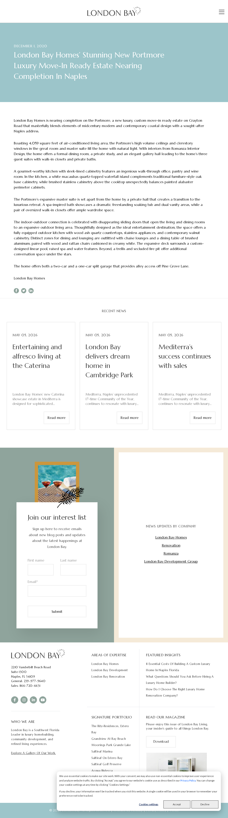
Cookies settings (148, 804)
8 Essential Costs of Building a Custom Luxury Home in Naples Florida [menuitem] (178, 667)
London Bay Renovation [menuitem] (108, 677)
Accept (177, 804)
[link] (38, 653)
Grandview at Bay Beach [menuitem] (109, 739)
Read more (56, 418)
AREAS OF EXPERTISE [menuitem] (109, 655)
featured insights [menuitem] (163, 655)
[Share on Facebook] (16, 290)
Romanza (171, 553)
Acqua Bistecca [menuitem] (102, 771)
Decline (205, 804)
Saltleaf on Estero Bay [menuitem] (107, 758)
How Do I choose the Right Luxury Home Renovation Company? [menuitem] (175, 692)
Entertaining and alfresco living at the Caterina (37, 356)
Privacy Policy (188, 780)
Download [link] (161, 741)
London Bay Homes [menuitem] (105, 664)
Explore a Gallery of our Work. (33, 753)
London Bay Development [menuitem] (110, 670)
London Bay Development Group (171, 561)
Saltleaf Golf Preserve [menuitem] (106, 764)
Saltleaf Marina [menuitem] (102, 751)
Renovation (171, 545)
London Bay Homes (29, 278)
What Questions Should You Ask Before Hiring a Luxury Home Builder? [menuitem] (180, 680)
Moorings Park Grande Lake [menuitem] (111, 745)
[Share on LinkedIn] (31, 290)
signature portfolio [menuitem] (112, 717)
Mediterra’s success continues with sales (185, 356)
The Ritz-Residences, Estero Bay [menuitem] (110, 729)
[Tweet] (23, 290)
